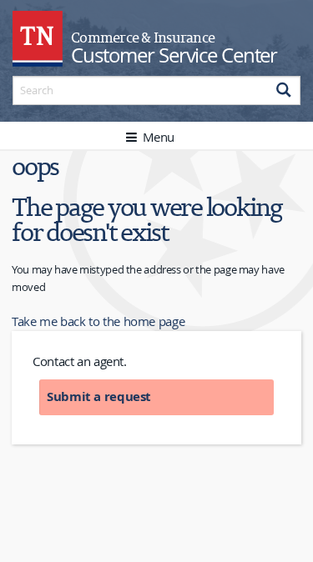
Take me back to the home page (98, 321)
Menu (157, 136)
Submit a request (99, 396)
